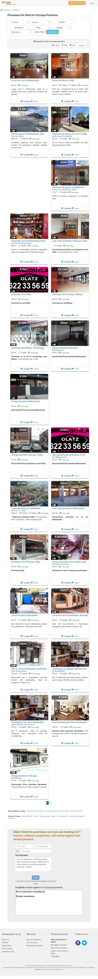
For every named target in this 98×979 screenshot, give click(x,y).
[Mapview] (64, 45)
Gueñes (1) (12, 818)
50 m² (19, 566)
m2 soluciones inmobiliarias (31, 891)
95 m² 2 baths (66, 620)
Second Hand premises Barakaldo (69, 722)
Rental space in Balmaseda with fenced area (27, 135)
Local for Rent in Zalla (63, 80)
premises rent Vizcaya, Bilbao (67, 294)
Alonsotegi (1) (63, 816)
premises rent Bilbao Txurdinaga (27, 348)
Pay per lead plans (33, 940)
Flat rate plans (32, 942)
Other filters (40, 32)
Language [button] (55, 956)
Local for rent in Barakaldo (24, 615)
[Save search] (72, 45)
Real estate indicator (59, 948)
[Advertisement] (29, 187)
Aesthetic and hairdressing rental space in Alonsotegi (28, 242)
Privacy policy (7, 948)
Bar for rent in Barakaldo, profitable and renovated (29, 669)
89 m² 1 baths (24, 353)
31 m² (19, 459)
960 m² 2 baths (25, 139)
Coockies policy (8, 951)
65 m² (60, 459)
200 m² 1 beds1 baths (29, 513)
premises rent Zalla (21, 294)
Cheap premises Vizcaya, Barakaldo (24, 776)
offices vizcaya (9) (76, 811)
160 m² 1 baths (66, 727)
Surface (60, 27)
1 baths (64, 246)
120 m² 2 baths (25, 673)
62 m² (19, 406)
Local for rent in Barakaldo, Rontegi (70, 615)
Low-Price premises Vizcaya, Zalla (69, 241)
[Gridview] (55, 45)
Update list (52, 32)
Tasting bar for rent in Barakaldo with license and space (27, 723)
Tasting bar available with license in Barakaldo (69, 669)
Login (91, 3)
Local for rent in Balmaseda (25, 80)
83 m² (60, 299)
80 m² (19, 85)
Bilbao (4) (54, 816)
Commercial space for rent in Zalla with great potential (69, 135)
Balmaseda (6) (45, 816)
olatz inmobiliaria (26, 896)
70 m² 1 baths (25, 780)
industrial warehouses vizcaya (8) (57, 811)
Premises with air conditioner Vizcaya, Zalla (26, 509)
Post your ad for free (77, 3)
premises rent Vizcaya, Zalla (25, 562)
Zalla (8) (36, 816)
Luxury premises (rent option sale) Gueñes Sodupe (69, 563)
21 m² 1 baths (65, 192)
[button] (11, 10)
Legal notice (7, 945)
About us (5, 940)
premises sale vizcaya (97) (36, 811)
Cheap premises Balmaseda (25, 401)
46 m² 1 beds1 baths (70, 85)
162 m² (61, 513)
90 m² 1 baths (65, 139)
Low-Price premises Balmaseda (68, 508)
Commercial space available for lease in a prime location (68, 188)
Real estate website (34, 945)
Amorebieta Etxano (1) (77, 816)
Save (35, 101)
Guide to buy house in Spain (60, 952)
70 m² (60, 353)
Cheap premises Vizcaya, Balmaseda (65, 349)
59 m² (60, 566)
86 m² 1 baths (24, 246)
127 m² (20, 299)
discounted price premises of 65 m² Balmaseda (68, 456)
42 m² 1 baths (25, 620)
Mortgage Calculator (59, 945)
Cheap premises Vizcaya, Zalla (27, 455)
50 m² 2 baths (66, 673)
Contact (5, 942)
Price (38, 27)
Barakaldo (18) (27, 816)
